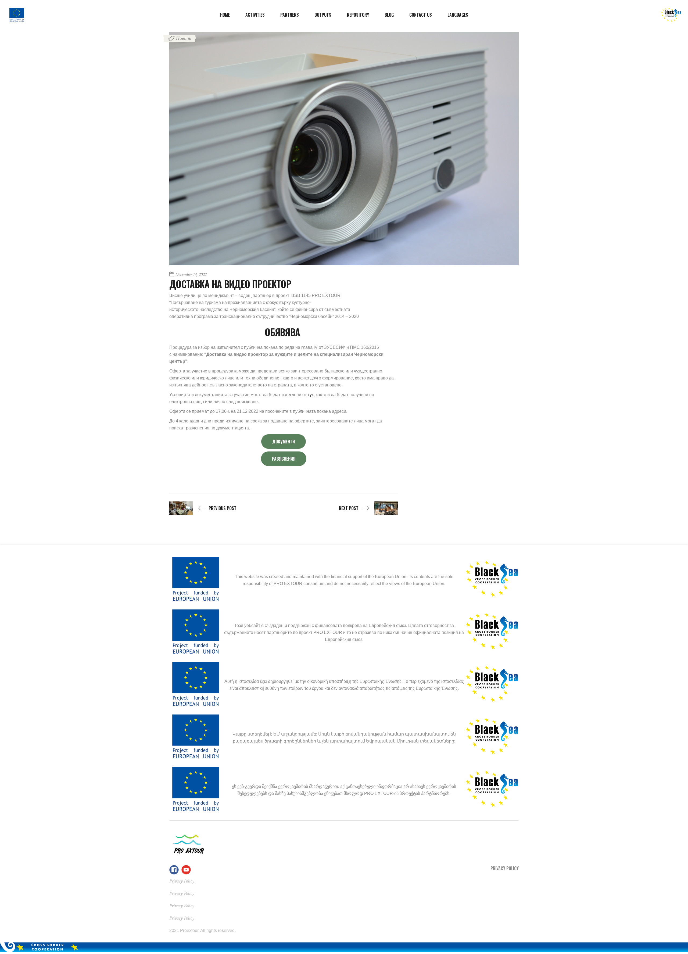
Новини (183, 38)
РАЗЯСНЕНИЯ (283, 459)
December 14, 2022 (190, 274)
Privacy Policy (504, 868)
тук (311, 394)
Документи (283, 441)
